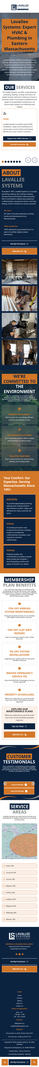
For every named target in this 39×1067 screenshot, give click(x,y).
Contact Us (19, 1006)
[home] (19, 7)
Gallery (19, 1001)
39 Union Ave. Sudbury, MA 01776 (19, 1037)
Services (19, 998)
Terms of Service (24, 1051)
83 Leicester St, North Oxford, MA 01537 (19, 1033)
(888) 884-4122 (19, 1023)
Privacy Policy (13, 1051)
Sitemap (27, 1054)
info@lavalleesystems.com (19, 1026)
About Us (19, 1003)
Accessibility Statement (16, 1054)
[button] (34, 1062)
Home (20, 995)
